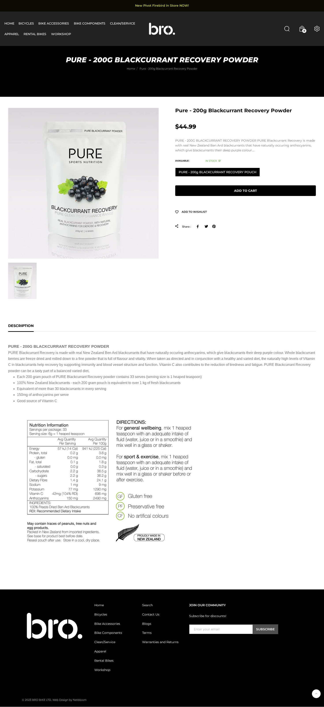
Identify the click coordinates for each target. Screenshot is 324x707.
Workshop (102, 670)
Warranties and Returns (160, 642)
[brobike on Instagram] (202, 643)
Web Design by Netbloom (69, 699)
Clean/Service (104, 642)
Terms (147, 633)
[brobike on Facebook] (191, 643)
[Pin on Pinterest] (214, 226)
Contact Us (150, 614)
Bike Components (108, 633)
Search (147, 605)
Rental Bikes (104, 661)
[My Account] (317, 29)
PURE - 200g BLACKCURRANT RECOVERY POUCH (217, 172)
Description (21, 326)
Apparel (100, 651)
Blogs (146, 623)
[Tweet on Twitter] (206, 226)
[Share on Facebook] (198, 226)
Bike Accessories (107, 623)
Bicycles (100, 614)
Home (99, 605)
